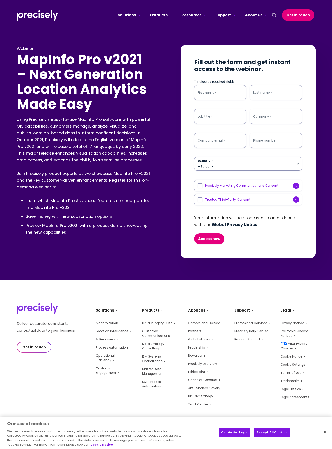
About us (196, 310)
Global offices (199, 339)
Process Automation (112, 347)
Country (205, 161)
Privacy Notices (292, 323)
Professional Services (250, 323)
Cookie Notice (291, 356)
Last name (262, 92)
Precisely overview (202, 363)
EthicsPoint (196, 372)
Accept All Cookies (271, 432)
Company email (211, 140)
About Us (253, 15)
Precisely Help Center (251, 331)
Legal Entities (291, 389)
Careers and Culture (204, 323)
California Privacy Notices (294, 333)
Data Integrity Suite (157, 323)
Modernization (107, 323)
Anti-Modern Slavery (204, 388)
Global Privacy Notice (234, 224)
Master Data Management (153, 371)
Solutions (127, 15)
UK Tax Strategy (200, 396)
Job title (205, 116)
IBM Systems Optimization (152, 358)
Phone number (265, 140)
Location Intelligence (112, 331)
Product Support (247, 339)
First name (207, 92)
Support (223, 15)
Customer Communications (156, 333)
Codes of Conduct (202, 380)
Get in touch (298, 15)
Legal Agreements (295, 397)
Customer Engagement (106, 370)
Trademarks (290, 381)
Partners (194, 331)
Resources (191, 15)
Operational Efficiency (105, 357)
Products (159, 15)
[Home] (37, 15)
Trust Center (198, 404)
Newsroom (196, 355)
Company (262, 116)
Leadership (196, 347)
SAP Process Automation (151, 384)
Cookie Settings (293, 364)
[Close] (325, 432)
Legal (286, 310)
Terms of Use (291, 372)
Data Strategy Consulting (153, 346)
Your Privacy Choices (294, 346)
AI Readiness (105, 339)
